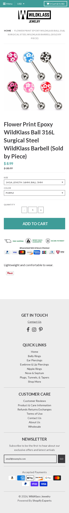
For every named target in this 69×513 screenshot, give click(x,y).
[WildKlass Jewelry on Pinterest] (41, 329)
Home (7, 30)
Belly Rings (34, 356)
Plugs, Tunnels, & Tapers (34, 377)
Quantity (9, 204)
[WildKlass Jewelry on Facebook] (28, 329)
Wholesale (34, 426)
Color (7, 188)
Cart (57, 3)
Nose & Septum (34, 373)
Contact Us (34, 321)
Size (6, 177)
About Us (34, 422)
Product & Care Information (34, 405)
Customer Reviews (34, 400)
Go (61, 459)
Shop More (34, 381)
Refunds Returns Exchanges (34, 409)
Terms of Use (34, 413)
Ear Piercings (34, 360)
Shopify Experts (42, 500)
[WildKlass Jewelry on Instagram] (34, 329)
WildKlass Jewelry (39, 496)
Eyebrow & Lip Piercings (34, 364)
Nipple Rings (34, 368)
